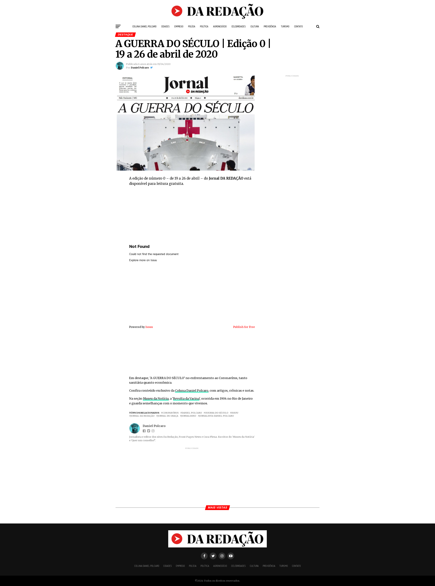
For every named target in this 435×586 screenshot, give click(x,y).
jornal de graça (168, 416)
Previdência (270, 26)
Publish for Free (244, 327)
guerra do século (216, 413)
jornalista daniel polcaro (216, 416)
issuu (234, 413)
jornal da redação (142, 416)
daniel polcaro (192, 413)
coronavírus (170, 413)
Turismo (285, 26)
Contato (298, 26)
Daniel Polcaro (140, 67)
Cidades (165, 26)
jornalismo (188, 416)
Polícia (191, 26)
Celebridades (238, 26)
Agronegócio (220, 26)
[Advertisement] (192, 213)
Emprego (178, 26)
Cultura (254, 26)
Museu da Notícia (156, 398)
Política (204, 26)
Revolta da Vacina (186, 398)
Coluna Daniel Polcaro (144, 26)
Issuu (149, 327)
